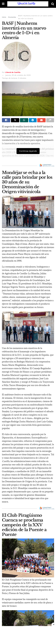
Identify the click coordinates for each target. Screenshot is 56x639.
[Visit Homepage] (27, 3)
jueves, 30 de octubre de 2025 (18, 75)
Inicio (4, 17)
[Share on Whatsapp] (24, 120)
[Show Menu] (3, 4)
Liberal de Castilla (12, 72)
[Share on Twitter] (15, 120)
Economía (12, 17)
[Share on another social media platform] (50, 120)
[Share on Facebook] (6, 120)
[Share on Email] (41, 120)
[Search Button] (52, 3)
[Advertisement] (28, 632)
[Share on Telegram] (33, 120)
